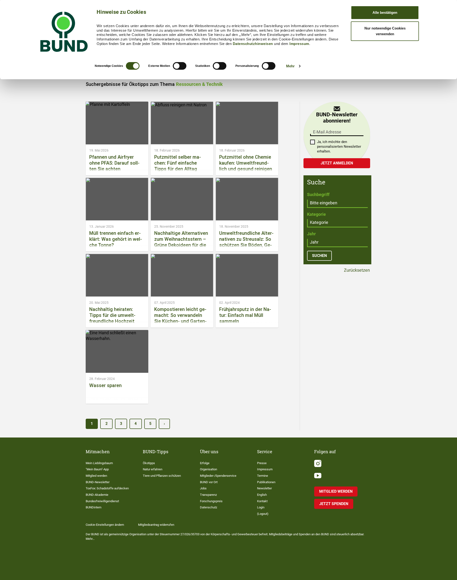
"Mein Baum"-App (97, 469)
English (262, 494)
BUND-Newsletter (97, 482)
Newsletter (264, 488)
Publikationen (266, 482)
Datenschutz (208, 507)
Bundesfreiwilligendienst (102, 501)
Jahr (311, 233)
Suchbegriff (318, 194)
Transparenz (208, 494)
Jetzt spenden (333, 503)
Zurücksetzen (356, 270)
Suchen (319, 255)
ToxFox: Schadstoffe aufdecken (107, 488)
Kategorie (316, 214)
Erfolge (204, 463)
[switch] (179, 66)
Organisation (208, 469)
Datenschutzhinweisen (253, 44)
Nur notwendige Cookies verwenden (385, 31)
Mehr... (90, 539)
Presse (262, 463)
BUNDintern (93, 507)
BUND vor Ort (209, 482)
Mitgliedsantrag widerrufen (156, 524)
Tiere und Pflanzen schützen (162, 475)
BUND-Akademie (97, 494)
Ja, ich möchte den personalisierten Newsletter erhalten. (339, 146)
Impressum (299, 44)
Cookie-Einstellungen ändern (105, 524)
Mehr (290, 66)
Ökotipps (149, 463)
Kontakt (262, 501)
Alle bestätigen (385, 12)
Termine (262, 475)
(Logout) (262, 514)
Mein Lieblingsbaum (99, 463)
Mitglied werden (96, 475)
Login (260, 507)
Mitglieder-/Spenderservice (218, 475)
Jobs (203, 488)
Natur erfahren (152, 469)
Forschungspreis (211, 501)
